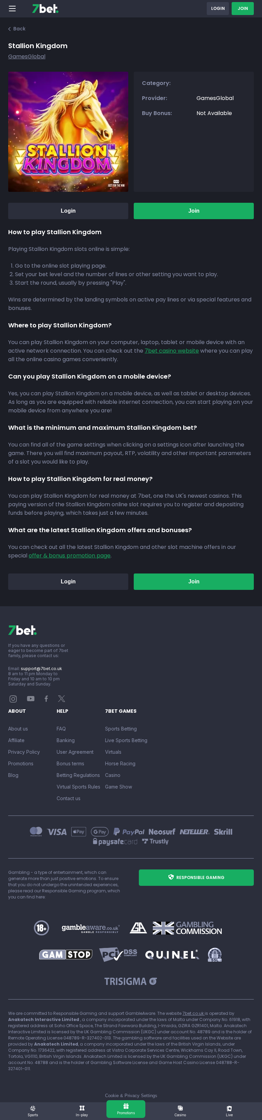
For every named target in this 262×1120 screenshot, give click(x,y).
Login (218, 8)
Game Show (118, 787)
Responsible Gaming (200, 877)
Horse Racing (120, 763)
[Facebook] (46, 700)
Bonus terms (70, 763)
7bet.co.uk (194, 1013)
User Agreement (75, 752)
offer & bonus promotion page (70, 555)
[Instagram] (13, 701)
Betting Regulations (78, 775)
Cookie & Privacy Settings (131, 1095)
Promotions (20, 763)
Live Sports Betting (126, 740)
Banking (66, 740)
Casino (112, 775)
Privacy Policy (24, 752)
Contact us (69, 798)
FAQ (61, 729)
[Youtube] (31, 698)
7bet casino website (172, 351)
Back (19, 28)
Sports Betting (121, 729)
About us (18, 729)
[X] (62, 700)
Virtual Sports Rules (78, 787)
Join (243, 8)
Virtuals (113, 752)
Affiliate (16, 740)
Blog (13, 775)
